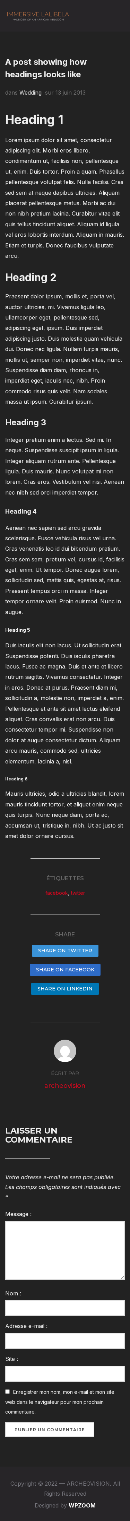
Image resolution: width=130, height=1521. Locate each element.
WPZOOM (82, 1505)
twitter (78, 893)
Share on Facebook (65, 970)
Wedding (30, 92)
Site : (11, 1358)
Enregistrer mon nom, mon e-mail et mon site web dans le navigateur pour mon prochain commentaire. (59, 1402)
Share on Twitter (65, 950)
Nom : (13, 1293)
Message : (18, 1213)
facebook (56, 893)
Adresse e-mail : (26, 1325)
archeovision (65, 1086)
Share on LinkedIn (65, 989)
